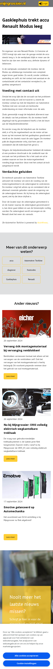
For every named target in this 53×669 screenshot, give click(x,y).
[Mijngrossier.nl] (13, 4)
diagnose (11, 270)
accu (11, 260)
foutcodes (31, 270)
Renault (31, 279)
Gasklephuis (11, 279)
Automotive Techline (33, 260)
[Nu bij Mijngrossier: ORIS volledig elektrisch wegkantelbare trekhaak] (26, 402)
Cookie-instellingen (26, 663)
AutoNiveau (42, 222)
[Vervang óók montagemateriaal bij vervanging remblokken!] (26, 324)
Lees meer (10, 376)
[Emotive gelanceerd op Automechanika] (26, 485)
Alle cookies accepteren (26, 655)
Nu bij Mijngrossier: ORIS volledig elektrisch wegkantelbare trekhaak (25, 429)
